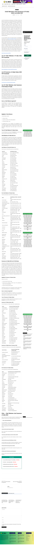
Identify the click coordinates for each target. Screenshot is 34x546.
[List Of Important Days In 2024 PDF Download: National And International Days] (19, 497)
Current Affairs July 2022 (27, 240)
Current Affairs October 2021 (27, 326)
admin (8, 486)
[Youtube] (4, 541)
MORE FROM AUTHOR (11, 493)
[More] (21, 17)
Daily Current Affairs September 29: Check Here (6, 482)
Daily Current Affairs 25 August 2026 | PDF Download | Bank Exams (27, 342)
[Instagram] (2, 541)
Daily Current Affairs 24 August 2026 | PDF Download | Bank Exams (27, 345)
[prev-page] (2, 504)
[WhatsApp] (17, 17)
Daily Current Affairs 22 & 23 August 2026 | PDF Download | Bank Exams (27, 348)
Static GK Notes (16, 9)
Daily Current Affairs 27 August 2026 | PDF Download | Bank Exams (27, 335)
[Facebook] (13, 17)
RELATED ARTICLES (4, 493)
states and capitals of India (12, 38)
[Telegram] (19, 17)
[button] (31, 4)
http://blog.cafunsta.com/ (10, 487)
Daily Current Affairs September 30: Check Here (17, 482)
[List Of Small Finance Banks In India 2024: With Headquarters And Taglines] (12, 497)
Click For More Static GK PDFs (6, 53)
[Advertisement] (11, 110)
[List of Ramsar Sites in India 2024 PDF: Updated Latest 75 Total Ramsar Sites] (5, 497)
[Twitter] (15, 17)
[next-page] (3, 504)
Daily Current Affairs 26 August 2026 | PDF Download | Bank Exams (27, 339)
